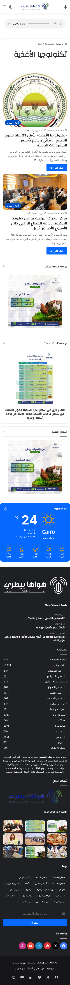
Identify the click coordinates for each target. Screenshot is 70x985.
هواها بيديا (60, 725)
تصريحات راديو (54, 676)
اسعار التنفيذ (56, 692)
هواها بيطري (28, 895)
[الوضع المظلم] (11, 8)
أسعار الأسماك (58, 877)
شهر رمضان (15, 889)
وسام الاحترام (57, 747)
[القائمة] (4, 8)
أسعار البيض (24, 877)
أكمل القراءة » (56, 167)
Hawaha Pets (57, 659)
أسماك (58, 731)
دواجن (59, 736)
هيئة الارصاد (12, 895)
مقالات (61, 720)
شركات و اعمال (56, 709)
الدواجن (62, 889)
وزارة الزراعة (25, 901)
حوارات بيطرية (57, 703)
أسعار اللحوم (41, 883)
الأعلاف (27, 883)
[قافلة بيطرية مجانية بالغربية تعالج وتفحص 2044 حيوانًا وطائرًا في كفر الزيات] (57, 852)
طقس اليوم (60, 895)
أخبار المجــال (55, 670)
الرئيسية (60, 43)
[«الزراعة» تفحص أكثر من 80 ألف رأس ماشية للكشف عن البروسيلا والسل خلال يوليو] (13, 852)
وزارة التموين (42, 901)
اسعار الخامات (54, 698)
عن (43, 968)
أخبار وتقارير (58, 665)
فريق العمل (33, 968)
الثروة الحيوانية (12, 883)
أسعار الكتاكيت (58, 883)
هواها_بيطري (44, 895)
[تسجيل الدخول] (65, 8)
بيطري (28, 889)
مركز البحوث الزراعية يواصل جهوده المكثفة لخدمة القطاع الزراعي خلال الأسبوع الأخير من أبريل (39, 223)
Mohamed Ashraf (55, 130)
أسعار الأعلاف (41, 877)
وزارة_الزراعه (59, 901)
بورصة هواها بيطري (55, 681)
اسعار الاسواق (54, 687)
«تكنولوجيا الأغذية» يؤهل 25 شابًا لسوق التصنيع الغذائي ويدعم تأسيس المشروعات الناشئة (35, 140)
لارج (60, 742)
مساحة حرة (59, 714)
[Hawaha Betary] (35, 6)
